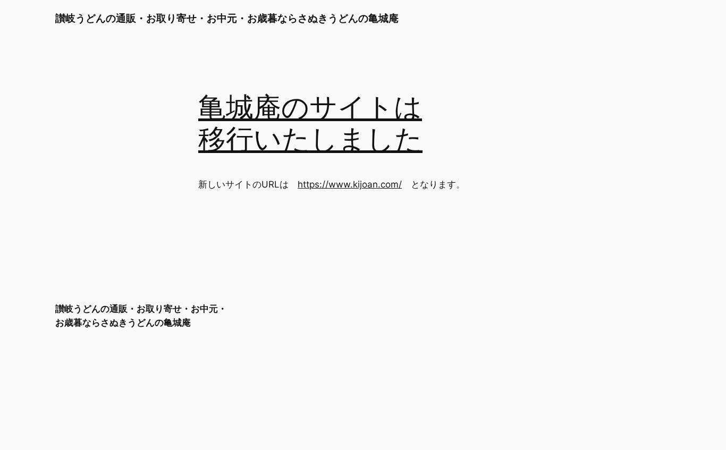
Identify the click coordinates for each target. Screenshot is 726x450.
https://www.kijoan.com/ (350, 184)
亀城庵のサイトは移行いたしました (310, 124)
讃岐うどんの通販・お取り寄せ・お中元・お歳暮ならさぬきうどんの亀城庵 (227, 18)
